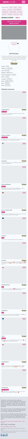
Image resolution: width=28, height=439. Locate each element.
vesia (2, 336)
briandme (4, 161)
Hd (6, 85)
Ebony (7, 76)
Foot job (16, 14)
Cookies (7, 426)
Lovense (20, 12)
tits (2, 111)
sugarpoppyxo (5, 109)
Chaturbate (9, 68)
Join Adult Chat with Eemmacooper (14, 22)
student (3, 338)
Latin (11, 7)
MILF (21, 14)
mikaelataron (5, 362)
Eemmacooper (14, 53)
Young (7, 70)
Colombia (9, 79)
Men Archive (10, 421)
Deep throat (13, 12)
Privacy (3, 426)
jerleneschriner (5, 285)
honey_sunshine (5, 135)
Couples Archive (18, 421)
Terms (11, 426)
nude (5, 111)
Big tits (4, 14)
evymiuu (3, 235)
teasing (3, 186)
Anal (20, 7)
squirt (6, 137)
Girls (17, 18)
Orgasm (10, 14)
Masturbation (17, 9)
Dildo (15, 7)
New (9, 85)
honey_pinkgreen (6, 184)
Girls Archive (4, 421)
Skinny (11, 81)
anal (3, 137)
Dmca (14, 426)
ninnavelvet (4, 387)
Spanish (14, 74)
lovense (6, 389)
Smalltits (7, 83)
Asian (3, 9)
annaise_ (3, 260)
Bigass (7, 81)
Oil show (9, 9)
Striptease (5, 12)
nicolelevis (4, 310)
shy (3, 287)
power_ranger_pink (6, 210)
